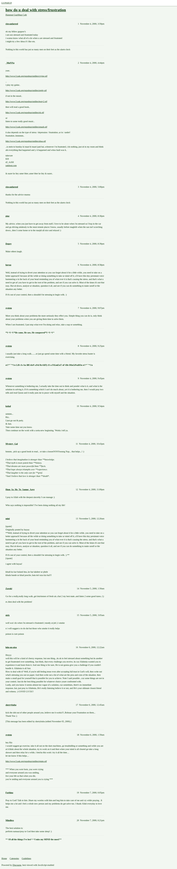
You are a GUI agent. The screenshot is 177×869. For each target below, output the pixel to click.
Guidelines (26, 858)
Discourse (17, 865)
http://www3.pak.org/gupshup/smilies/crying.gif (26, 76)
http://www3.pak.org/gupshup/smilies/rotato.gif (26, 761)
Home (4, 858)
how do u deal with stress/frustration (36, 10)
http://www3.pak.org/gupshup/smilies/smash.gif (26, 127)
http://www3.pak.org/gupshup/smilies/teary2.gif (26, 101)
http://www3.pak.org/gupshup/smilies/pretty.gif (26, 90)
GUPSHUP (6, 3)
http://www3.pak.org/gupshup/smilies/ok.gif (25, 112)
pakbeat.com (11, 165)
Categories (14, 858)
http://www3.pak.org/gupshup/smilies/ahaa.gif (26, 141)
